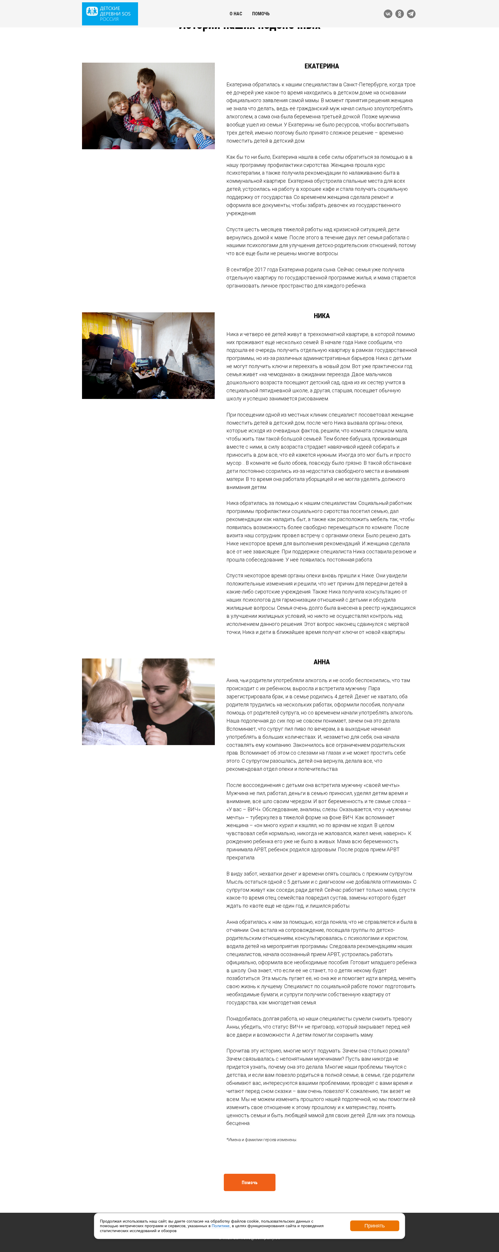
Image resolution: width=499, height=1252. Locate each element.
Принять (374, 1226)
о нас (236, 13)
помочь (261, 13)
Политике (221, 1225)
